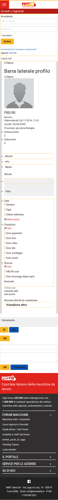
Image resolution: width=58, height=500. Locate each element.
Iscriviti (13, 53)
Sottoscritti (10, 139)
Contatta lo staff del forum (16, 434)
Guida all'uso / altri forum (15, 429)
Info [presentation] (7, 161)
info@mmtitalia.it (35, 491)
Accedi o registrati (12, 11)
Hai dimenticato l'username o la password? (18, 49)
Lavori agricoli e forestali (15, 424)
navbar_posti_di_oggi (13, 439)
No (14, 329)
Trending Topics (10, 444)
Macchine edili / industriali (16, 419)
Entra (7, 41)
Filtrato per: (10, 287)
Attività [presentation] (8, 156)
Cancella (19, 367)
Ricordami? (7, 36)
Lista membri (9, 449)
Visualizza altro (16, 305)
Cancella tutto (11, 291)
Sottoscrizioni (11, 132)
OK (5, 338)
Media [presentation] (8, 167)
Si (4, 329)
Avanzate (9, 281)
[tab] (29, 156)
